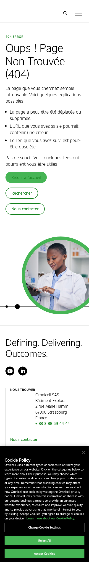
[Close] (84, 453)
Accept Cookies (44, 553)
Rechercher (21, 193)
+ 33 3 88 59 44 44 (52, 423)
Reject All (44, 540)
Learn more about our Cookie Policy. (50, 518)
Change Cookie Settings (44, 527)
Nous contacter (25, 208)
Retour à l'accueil (26, 177)
